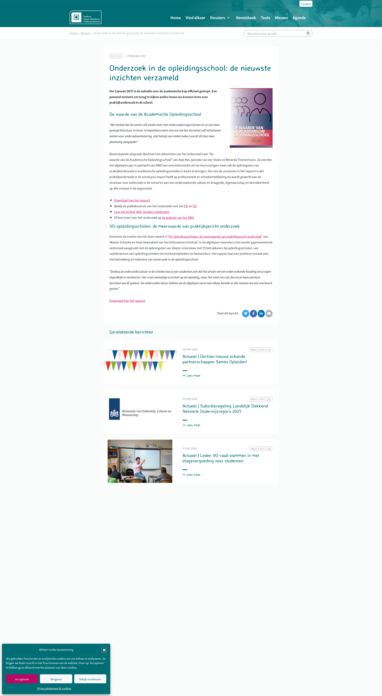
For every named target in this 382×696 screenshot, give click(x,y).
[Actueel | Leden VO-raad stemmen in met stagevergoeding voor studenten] (191, 461)
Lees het (120, 211)
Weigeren (56, 679)
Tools (265, 17)
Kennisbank (246, 17)
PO (186, 205)
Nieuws (281, 17)
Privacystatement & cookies (54, 688)
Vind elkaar (195, 17)
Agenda (299, 17)
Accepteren (22, 679)
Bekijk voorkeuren (90, 679)
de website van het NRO (178, 217)
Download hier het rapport (132, 200)
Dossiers (217, 17)
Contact (306, 3)
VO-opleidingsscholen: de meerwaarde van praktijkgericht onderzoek (215, 236)
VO (195, 205)
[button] (104, 649)
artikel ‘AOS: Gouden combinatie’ (148, 211)
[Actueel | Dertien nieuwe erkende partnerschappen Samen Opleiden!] (191, 362)
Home (176, 17)
